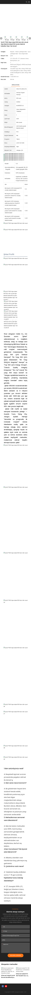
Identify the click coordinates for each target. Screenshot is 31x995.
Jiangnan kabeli (19, 992)
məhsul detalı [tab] (15, 85)
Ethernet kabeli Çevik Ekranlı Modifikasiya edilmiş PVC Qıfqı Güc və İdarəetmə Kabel (8, 976)
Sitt (25, 992)
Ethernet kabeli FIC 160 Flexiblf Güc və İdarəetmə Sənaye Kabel (22, 975)
